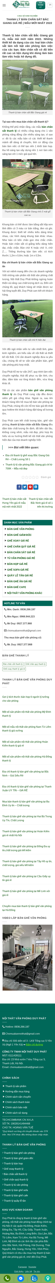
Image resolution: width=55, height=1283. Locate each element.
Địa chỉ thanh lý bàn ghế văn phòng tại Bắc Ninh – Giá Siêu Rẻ (25, 773)
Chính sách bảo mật (16, 1107)
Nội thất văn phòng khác (24, 593)
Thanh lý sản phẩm (15, 1086)
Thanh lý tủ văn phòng (16, 1185)
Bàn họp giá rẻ (17, 564)
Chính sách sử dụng (16, 1113)
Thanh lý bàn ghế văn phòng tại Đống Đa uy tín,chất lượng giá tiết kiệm (26, 848)
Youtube (32, 1267)
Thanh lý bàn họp (13, 1163)
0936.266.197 (21, 1026)
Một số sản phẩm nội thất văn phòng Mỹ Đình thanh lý (26, 714)
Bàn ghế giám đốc (19, 535)
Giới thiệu (19, 1271)
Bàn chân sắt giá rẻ (21, 552)
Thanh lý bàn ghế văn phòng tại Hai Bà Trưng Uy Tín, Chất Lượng (27, 818)
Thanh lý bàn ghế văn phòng (19, 1153)
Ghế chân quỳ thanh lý (36, 664)
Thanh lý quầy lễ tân (15, 1200)
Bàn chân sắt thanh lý (13, 664)
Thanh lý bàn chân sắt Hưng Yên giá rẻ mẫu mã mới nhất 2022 (14, 503)
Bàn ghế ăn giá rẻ (19, 581)
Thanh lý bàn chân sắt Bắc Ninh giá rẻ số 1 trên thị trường (41, 503)
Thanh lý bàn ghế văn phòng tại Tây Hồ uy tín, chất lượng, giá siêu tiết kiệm (27, 863)
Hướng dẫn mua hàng (17, 1091)
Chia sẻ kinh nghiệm (27, 16)
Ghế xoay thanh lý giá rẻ (14, 669)
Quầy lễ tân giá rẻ (20, 575)
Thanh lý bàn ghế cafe (16, 1195)
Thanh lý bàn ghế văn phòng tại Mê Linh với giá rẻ (26, 893)
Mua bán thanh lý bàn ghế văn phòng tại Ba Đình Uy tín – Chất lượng (25, 803)
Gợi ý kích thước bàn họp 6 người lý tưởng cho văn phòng (25, 699)
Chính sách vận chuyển (18, 1097)
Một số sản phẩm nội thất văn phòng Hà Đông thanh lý (27, 758)
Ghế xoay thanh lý (13, 1169)
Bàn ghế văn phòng (20, 529)
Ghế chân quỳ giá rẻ (21, 546)
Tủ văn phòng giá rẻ (21, 558)
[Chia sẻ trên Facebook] (19, 487)
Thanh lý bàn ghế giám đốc (18, 1158)
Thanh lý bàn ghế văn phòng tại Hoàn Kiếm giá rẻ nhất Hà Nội (25, 833)
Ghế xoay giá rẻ (18, 540)
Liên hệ (28, 1271)
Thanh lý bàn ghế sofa (16, 1190)
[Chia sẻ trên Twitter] (24, 487)
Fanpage (22, 1267)
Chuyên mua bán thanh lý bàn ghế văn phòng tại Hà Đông (27, 908)
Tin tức (36, 1271)
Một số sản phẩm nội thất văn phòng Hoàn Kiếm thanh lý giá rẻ (25, 744)
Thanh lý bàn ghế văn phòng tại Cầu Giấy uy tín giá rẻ (26, 878)
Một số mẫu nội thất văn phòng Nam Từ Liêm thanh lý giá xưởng (26, 729)
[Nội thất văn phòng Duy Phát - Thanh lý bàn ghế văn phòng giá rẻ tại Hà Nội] (21, 5)
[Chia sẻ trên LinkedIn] (35, 487)
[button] (4, 5)
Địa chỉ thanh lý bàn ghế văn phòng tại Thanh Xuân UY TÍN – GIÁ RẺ (26, 788)
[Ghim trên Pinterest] (30, 487)
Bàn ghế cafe (16, 587)
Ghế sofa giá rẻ (18, 569)
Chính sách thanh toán (17, 1102)
